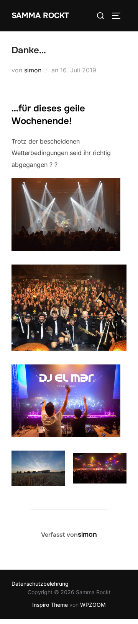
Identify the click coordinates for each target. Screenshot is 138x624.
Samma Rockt (40, 15)
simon (32, 70)
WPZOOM (93, 604)
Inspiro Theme (50, 604)
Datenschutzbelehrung (40, 583)
